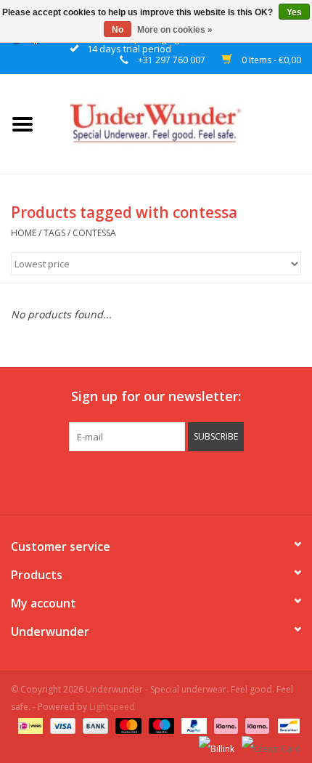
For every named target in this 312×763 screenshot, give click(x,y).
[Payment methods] (29, 725)
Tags (54, 233)
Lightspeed (112, 707)
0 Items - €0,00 (270, 60)
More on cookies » (175, 30)
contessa (94, 233)
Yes (294, 12)
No (117, 30)
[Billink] (215, 743)
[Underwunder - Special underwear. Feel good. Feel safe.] (178, 122)
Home (23, 233)
